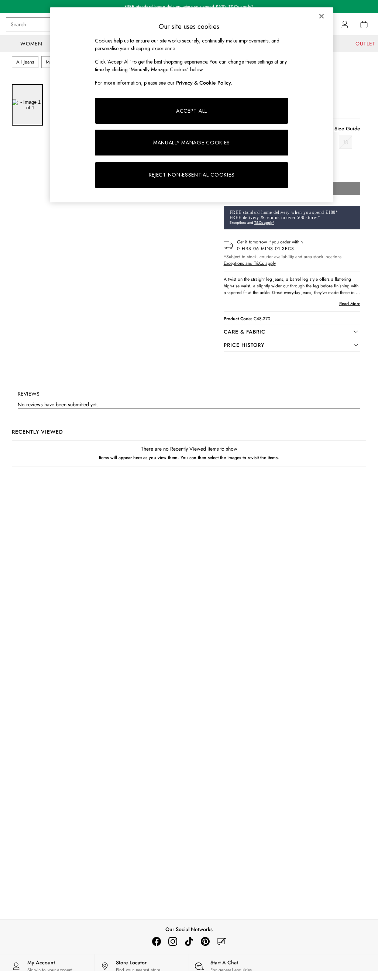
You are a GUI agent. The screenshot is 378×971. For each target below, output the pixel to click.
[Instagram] (173, 941)
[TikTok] (189, 941)
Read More (349, 303)
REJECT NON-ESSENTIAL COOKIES (192, 174)
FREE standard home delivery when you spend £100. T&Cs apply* (189, 6)
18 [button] (345, 142)
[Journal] (221, 941)
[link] (345, 24)
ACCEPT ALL (191, 110)
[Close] (321, 16)
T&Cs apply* (264, 222)
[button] (292, 331)
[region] (191, 104)
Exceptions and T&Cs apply (250, 263)
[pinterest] (205, 941)
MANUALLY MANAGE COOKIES (191, 142)
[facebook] (156, 941)
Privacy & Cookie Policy (203, 82)
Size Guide (347, 128)
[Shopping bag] (364, 24)
